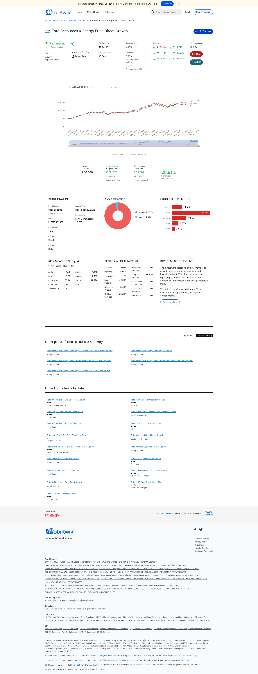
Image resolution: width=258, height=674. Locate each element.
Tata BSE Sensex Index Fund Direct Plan (65, 423)
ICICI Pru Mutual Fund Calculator (109, 617)
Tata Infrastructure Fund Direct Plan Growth (66, 400)
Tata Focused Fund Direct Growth (61, 494)
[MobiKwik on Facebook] (195, 530)
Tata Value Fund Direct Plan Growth (146, 423)
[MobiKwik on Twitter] (201, 530)
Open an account (203, 12)
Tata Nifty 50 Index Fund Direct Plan (63, 470)
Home (79, 12)
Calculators (110, 12)
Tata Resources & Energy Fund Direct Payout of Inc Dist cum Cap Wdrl (162, 360)
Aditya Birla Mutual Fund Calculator (95, 620)
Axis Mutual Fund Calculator (149, 620)
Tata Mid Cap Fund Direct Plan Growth (148, 400)
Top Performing (205, 335)
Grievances (199, 545)
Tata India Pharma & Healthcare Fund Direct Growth (153, 411)
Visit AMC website (164, 513)
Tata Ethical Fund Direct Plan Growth (63, 458)
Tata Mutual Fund (77, 20)
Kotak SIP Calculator (178, 629)
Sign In (187, 12)
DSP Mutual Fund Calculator (123, 620)
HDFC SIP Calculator (53, 629)
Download (167, 3)
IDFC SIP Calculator (87, 632)
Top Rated (187, 335)
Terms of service (201, 539)
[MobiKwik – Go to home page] (58, 12)
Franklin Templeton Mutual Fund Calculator (142, 617)
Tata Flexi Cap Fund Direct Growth (146, 458)
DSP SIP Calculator (52, 632)
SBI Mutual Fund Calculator (82, 617)
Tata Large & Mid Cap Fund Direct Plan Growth (67, 435)
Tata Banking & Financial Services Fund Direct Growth (70, 447)
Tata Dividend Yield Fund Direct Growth (64, 482)
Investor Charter (201, 548)
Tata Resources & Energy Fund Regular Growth (151, 350)
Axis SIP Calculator (69, 632)
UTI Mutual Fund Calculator (199, 620)
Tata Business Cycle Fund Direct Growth (148, 447)
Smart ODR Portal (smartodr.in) (84, 665)
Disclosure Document (203, 551)
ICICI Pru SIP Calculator (89, 629)
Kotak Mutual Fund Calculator (67, 620)
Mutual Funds (93, 12)
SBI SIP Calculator (70, 629)
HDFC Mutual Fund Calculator (57, 617)
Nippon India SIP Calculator (141, 629)
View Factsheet (170, 302)
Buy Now (196, 54)
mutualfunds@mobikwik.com (58, 538)
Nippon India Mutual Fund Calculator (177, 617)
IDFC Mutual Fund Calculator (174, 620)
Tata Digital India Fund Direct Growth (147, 435)
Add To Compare (203, 31)
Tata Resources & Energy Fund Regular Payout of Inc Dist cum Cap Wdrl (78, 370)
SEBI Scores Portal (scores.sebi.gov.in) (124, 660)
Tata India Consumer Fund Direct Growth (149, 470)
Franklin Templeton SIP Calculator (114, 629)
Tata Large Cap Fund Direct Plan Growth (65, 411)
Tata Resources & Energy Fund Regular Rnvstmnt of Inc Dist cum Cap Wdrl (79, 350)
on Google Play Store (180, 660)
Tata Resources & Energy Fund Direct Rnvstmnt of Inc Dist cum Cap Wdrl (79, 360)
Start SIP (196, 62)
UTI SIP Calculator (103, 632)
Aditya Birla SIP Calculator (199, 629)
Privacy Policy (200, 542)
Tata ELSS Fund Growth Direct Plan (146, 482)
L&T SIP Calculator (161, 629)
